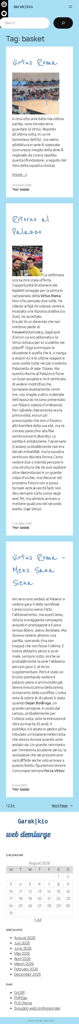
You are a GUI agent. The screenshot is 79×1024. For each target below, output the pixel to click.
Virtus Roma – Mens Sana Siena (38, 570)
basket (24, 189)
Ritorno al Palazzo (30, 226)
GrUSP (19, 992)
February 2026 (26, 968)
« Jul (38, 919)
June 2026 (23, 948)
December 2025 (27, 974)
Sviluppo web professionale (37, 1008)
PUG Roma (23, 1002)
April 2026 (22, 958)
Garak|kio (23, 6)
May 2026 (22, 953)
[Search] (63, 23)
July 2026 (22, 942)
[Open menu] (70, 6)
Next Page (62, 805)
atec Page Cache (46, 1020)
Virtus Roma (34, 62)
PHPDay (20, 997)
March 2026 (24, 963)
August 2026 (24, 937)
